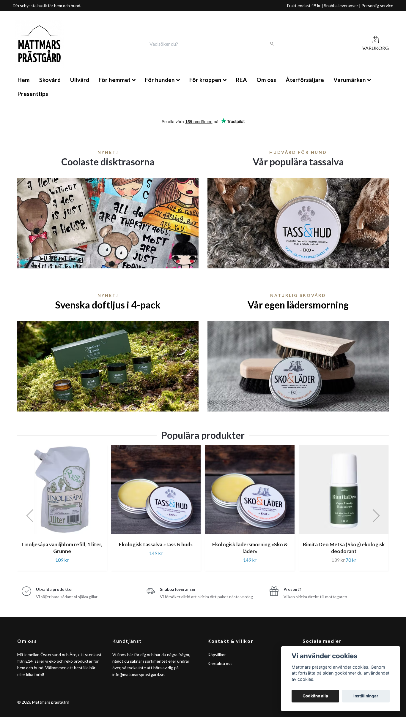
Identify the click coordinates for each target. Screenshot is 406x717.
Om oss (266, 79)
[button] (30, 515)
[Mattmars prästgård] (39, 44)
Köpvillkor (216, 654)
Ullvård (79, 79)
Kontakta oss (219, 663)
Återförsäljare (305, 79)
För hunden (160, 79)
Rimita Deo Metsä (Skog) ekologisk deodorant (250, 547)
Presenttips (33, 93)
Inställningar (365, 696)
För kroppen (205, 79)
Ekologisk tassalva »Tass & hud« (62, 544)
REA (241, 79)
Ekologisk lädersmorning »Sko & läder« (156, 547)
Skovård (50, 79)
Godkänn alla (315, 696)
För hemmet (114, 79)
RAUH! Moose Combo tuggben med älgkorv (344, 547)
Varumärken (349, 79)
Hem (24, 79)
